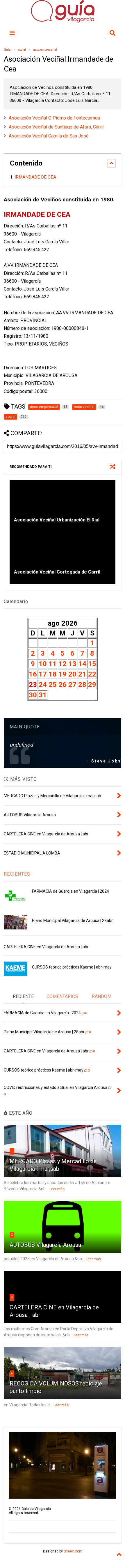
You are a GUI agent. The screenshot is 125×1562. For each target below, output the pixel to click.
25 (53, 685)
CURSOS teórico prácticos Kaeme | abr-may (72, 967)
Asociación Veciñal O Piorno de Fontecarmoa (54, 118)
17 (43, 674)
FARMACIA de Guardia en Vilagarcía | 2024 (70, 891)
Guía (7, 49)
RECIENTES (17, 874)
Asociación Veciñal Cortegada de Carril (57, 572)
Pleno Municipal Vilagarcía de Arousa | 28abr (72, 920)
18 (53, 674)
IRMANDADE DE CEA (36, 177)
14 (82, 664)
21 (82, 674)
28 (82, 685)
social (22, 49)
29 (92, 685)
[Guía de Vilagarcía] (62, 20)
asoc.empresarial (45, 49)
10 (43, 664)
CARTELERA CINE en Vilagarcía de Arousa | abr (46, 946)
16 (33, 674)
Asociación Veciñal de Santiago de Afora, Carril (56, 127)
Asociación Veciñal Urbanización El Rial (56, 520)
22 (92, 674)
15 (92, 664)
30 (33, 695)
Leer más (57, 1189)
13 (72, 664)
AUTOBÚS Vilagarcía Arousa (45, 1244)
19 (62, 674)
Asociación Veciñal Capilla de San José (49, 136)
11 (53, 664)
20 (72, 674)
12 (62, 664)
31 (43, 695)
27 (72, 685)
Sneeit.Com (73, 1551)
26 (62, 685)
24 (43, 685)
